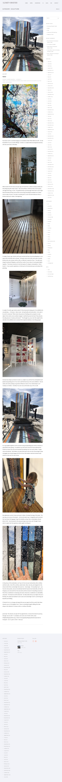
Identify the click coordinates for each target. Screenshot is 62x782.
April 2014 (49, 118)
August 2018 (50, 68)
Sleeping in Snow (50, 34)
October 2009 (6, 772)
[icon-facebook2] (33, 641)
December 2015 (50, 94)
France (49, 230)
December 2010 (51, 164)
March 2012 (6, 726)
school (49, 252)
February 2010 (50, 184)
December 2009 (51, 188)
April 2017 (49, 79)
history (49, 236)
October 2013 (50, 127)
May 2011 (49, 160)
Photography (50, 247)
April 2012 (49, 144)
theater (49, 258)
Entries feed (50, 271)
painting (35, 80)
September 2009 (51, 195)
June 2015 (6, 680)
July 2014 (49, 116)
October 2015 (50, 96)
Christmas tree (50, 217)
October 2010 (50, 168)
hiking (49, 234)
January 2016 (50, 92)
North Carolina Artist (51, 241)
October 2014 (6, 691)
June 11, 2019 (5, 74)
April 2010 (49, 179)
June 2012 (49, 142)
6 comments (18, 79)
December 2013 (50, 122)
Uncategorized (9, 82)
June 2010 (49, 175)
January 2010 (50, 186)
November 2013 (50, 125)
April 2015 (49, 105)
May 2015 (49, 103)
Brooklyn (14, 80)
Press (49, 249)
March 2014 (50, 120)
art (6, 80)
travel (4, 82)
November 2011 (50, 151)
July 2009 (49, 197)
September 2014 (51, 114)
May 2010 (49, 177)
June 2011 (6, 737)
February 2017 (50, 83)
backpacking (50, 208)
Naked (4, 76)
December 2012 (50, 136)
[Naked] (19, 647)
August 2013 (50, 131)
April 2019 (6, 645)
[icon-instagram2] (36, 641)
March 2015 (50, 107)
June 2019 (49, 63)
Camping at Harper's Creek (22, 641)
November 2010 (51, 166)
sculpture (39, 80)
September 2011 (51, 155)
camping (49, 212)
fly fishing (49, 228)
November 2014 (51, 109)
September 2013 (51, 129)
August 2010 (50, 171)
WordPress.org (50, 276)
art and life (9, 80)
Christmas (49, 214)
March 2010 (50, 182)
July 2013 (49, 133)
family (22, 80)
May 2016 (49, 90)
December (50, 219)
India (48, 30)
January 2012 (50, 149)
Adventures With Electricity (52, 32)
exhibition (18, 80)
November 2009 (51, 190)
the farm (49, 256)
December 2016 (51, 87)
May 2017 (49, 76)
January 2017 (50, 85)
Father (49, 225)
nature (28, 80)
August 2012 (50, 140)
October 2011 (50, 153)
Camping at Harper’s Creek (52, 26)
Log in (49, 269)
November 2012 (50, 138)
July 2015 (49, 98)
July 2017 (49, 74)
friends (25, 80)
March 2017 (50, 81)
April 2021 (49, 61)
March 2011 (50, 162)
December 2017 (50, 70)
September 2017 (51, 72)
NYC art (31, 80)
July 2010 (49, 173)
